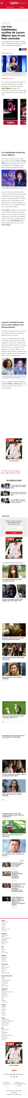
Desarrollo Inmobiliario (7, 1020)
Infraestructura (5, 1022)
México (3, 1007)
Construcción (5, 1019)
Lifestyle (3, 984)
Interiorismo (4, 1025)
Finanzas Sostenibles (6, 1035)
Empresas (3, 990)
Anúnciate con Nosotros (14, 1094)
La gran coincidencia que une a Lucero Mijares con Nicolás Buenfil (18, 486)
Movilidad (4, 1033)
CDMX (2, 1010)
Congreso (4, 1009)
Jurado (3, 943)
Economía (3, 993)
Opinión (3, 959)
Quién (3, 920)
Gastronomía (4, 935)
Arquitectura (5, 1023)
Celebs (3, 951)
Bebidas (3, 936)
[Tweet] (20, 49)
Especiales (4, 961)
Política (3, 1005)
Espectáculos (10, 7)
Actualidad (4, 957)
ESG (2, 1028)
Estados (3, 1012)
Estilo (3, 965)
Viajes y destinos (5, 938)
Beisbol (3, 978)
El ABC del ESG (5, 1038)
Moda (2, 926)
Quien (11, 1077)
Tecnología (4, 996)
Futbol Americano (6, 980)
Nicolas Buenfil (16, 473)
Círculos (3, 925)
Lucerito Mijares (15, 471)
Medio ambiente (5, 1029)
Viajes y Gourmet (5, 929)
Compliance (14, 1092)
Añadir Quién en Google (8, 53)
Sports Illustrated (6, 976)
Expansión (4, 989)
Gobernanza (4, 1032)
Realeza (21, 7)
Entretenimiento (5, 967)
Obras (3, 997)
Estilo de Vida (4, 942)
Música (3, 971)
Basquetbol (4, 981)
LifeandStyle (4, 1001)
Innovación (4, 1036)
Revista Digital (23, 3)
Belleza (3, 927)
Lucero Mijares (6, 88)
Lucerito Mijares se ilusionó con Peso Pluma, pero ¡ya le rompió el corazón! (17, 501)
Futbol (3, 977)
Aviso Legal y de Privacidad (14, 1090)
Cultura (3, 930)
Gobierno (3, 1006)
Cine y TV (3, 970)
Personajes (4, 939)
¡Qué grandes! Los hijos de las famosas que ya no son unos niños (18, 494)
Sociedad (3, 1015)
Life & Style (4, 964)
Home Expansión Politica (7, 991)
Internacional (5, 994)
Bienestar (3, 940)
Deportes (3, 968)
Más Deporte (4, 983)
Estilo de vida (4, 952)
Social (3, 1031)
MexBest (4, 933)
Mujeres (3, 955)
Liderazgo (4, 958)
